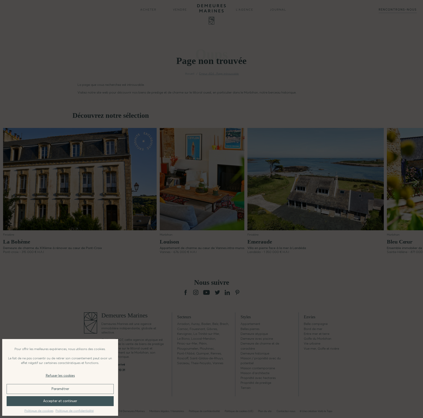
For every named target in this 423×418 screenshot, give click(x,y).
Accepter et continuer (60, 401)
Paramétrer (60, 389)
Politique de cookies (38, 411)
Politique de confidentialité (75, 411)
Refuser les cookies (60, 375)
